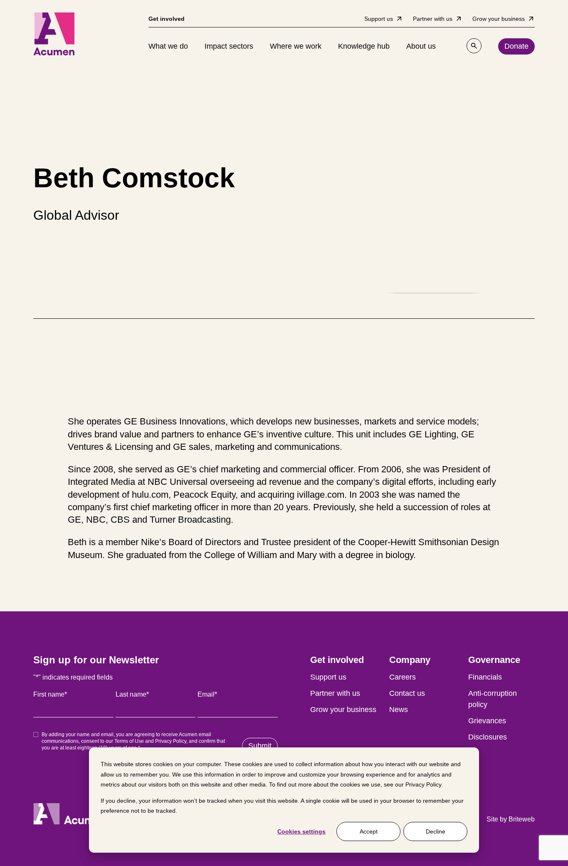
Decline (435, 831)
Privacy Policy (423, 784)
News (398, 709)
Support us (328, 677)
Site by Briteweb (511, 819)
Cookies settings (301, 831)
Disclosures (487, 737)
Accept (369, 831)
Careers (402, 677)
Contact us (407, 693)
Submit (260, 746)
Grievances (487, 721)
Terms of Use (129, 741)
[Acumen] (54, 33)
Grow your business (343, 709)
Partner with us (335, 693)
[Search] (474, 45)
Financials (485, 677)
